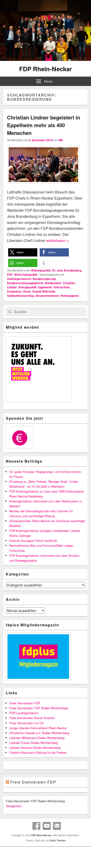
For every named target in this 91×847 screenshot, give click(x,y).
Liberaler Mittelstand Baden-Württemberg (36, 738)
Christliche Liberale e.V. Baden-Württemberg (39, 733)
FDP (10, 274)
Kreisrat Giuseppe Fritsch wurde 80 (33, 540)
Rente (27, 291)
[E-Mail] (57, 826)
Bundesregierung (44, 279)
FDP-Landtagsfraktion (23, 713)
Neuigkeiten (14, 806)
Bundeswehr (53, 283)
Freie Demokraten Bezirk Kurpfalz (32, 718)
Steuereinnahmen (47, 295)
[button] (22, 252)
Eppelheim (45, 287)
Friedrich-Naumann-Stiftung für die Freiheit (37, 752)
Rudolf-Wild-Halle (43, 291)
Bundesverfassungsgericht (25, 283)
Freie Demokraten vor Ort (26, 723)
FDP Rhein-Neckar (45, 68)
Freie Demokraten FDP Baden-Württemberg (38, 708)
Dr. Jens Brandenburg (66, 270)
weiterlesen (57, 240)
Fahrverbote (61, 287)
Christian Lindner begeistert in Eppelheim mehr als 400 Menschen (43, 125)
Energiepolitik (27, 287)
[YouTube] (47, 826)
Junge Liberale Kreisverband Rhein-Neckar (38, 728)
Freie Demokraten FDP (24, 703)
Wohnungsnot (69, 295)
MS (61, 140)
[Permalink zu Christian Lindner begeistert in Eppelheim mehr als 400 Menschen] (43, 186)
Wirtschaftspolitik (25, 274)
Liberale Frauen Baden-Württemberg (33, 742)
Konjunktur (14, 291)
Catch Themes (57, 840)
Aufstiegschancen (19, 279)
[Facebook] (36, 826)
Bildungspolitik (41, 270)
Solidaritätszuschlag (20, 295)
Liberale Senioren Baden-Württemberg (34, 747)
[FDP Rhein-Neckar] (45, 59)
